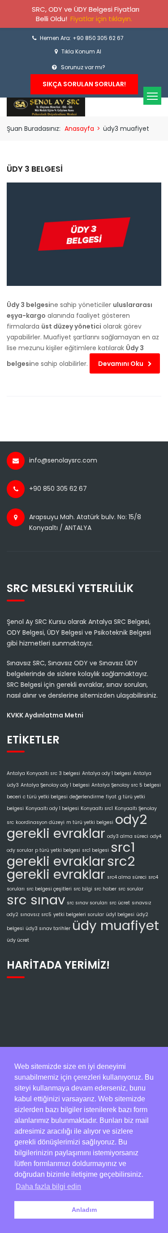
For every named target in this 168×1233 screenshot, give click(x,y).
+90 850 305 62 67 (58, 488)
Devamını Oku (120, 363)
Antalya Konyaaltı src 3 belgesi (43, 773)
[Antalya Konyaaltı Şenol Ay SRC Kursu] (46, 106)
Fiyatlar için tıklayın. (101, 18)
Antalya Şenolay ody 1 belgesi (55, 785)
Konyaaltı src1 (97, 808)
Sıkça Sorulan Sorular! (84, 84)
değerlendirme (86, 796)
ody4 (155, 836)
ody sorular (20, 850)
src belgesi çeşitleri (49, 889)
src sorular (130, 889)
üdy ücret (18, 940)
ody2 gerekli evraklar (77, 826)
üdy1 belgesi (120, 914)
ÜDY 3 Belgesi (35, 168)
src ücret (119, 902)
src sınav (36, 899)
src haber (105, 889)
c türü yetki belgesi (45, 796)
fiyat (111, 796)
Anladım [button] (84, 1209)
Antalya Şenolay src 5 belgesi (126, 785)
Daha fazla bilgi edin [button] (48, 1186)
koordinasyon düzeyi (40, 822)
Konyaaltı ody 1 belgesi (52, 808)
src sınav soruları (87, 902)
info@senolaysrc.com (63, 460)
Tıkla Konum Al (81, 51)
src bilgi (82, 889)
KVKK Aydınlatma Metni (45, 715)
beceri (14, 796)
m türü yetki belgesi (89, 822)
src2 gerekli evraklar (71, 867)
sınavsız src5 (36, 914)
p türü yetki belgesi (57, 850)
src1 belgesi (95, 850)
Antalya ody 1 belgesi (106, 773)
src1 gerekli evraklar (71, 854)
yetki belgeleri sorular (78, 914)
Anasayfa (79, 128)
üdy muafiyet (115, 925)
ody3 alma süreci (127, 836)
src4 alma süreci (126, 877)
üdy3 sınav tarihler (48, 928)
